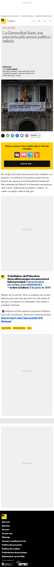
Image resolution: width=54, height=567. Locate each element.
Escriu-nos (7, 534)
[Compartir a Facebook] (17, 135)
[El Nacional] (3, 21)
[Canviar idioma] (44, 21)
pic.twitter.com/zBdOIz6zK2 (24, 285)
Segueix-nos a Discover (10, 16)
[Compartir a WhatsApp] (7, 135)
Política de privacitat (12, 545)
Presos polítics (19, 328)
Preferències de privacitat (14, 553)
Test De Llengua (27, 16)
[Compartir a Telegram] (12, 135)
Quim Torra (6, 328)
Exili (29, 328)
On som (5, 530)
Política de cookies (11, 549)
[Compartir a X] (3, 135)
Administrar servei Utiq (13, 556)
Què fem (6, 526)
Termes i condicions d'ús (14, 541)
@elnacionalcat (34, 282)
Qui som (6, 522)
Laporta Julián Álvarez (43, 16)
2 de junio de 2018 (40, 288)
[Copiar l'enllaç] (27, 135)
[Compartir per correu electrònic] (22, 135)
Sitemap (6, 537)
